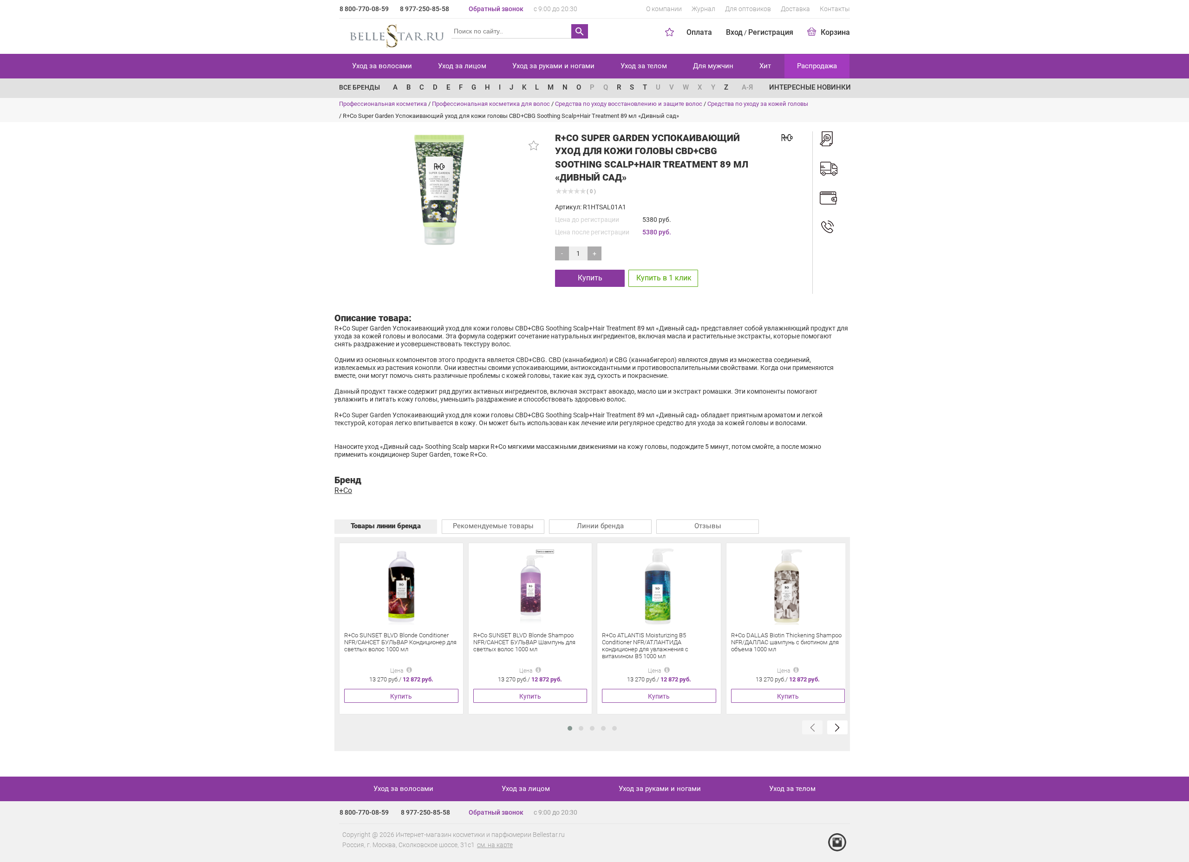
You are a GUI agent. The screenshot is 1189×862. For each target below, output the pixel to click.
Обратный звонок (496, 9)
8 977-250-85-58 (424, 9)
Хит (765, 66)
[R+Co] (787, 137)
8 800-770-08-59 (364, 9)
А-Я (747, 87)
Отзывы (707, 526)
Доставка (795, 9)
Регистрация (770, 32)
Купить (590, 277)
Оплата (699, 32)
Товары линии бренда (386, 526)
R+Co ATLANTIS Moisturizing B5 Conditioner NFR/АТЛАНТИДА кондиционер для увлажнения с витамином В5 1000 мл (645, 646)
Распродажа (817, 66)
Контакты (835, 9)
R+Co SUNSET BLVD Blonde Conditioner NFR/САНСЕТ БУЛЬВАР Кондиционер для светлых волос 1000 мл (400, 642)
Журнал (703, 9)
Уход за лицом (462, 66)
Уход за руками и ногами (553, 66)
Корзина (835, 32)
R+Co (343, 490)
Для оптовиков (748, 9)
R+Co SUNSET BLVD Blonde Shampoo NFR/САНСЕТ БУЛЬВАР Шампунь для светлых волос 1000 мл (524, 642)
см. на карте (495, 845)
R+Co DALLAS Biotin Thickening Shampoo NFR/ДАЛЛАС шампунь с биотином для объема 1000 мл (786, 642)
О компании (664, 9)
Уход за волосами (382, 66)
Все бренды (359, 87)
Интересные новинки (810, 87)
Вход (734, 32)
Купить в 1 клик (664, 277)
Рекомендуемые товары (493, 526)
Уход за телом (644, 66)
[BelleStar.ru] (395, 34)
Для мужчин (713, 66)
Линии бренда (600, 526)
